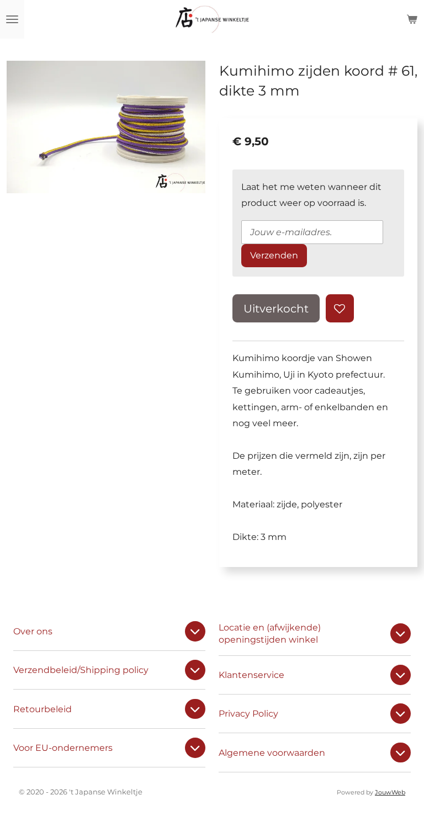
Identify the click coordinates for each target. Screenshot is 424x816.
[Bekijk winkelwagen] (412, 19)
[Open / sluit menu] (12, 19)
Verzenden (274, 255)
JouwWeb (390, 792)
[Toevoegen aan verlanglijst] (340, 308)
